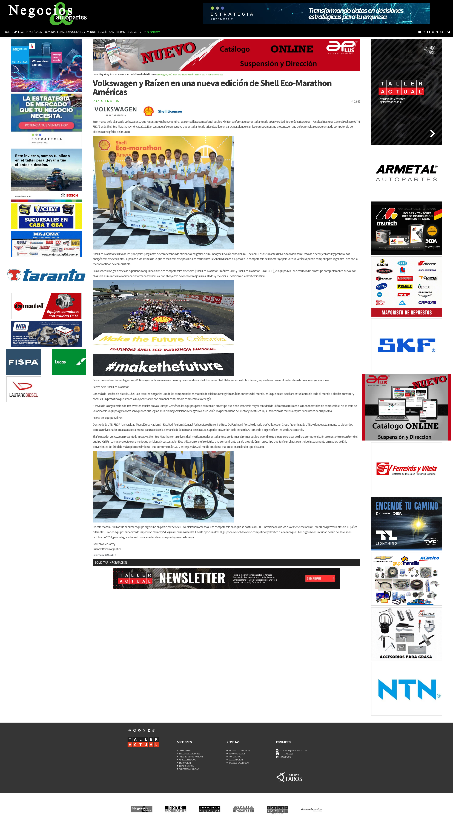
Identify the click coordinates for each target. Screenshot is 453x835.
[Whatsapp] (441, 32)
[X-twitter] (433, 32)
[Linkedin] (437, 32)
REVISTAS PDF (134, 32)
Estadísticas (106, 32)
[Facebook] (428, 32)
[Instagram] (424, 32)
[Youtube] (419, 32)
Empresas (18, 32)
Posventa (49, 32)
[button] (20, 32)
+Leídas (120, 32)
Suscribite (153, 32)
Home (7, 32)
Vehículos (35, 32)
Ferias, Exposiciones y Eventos (76, 32)
